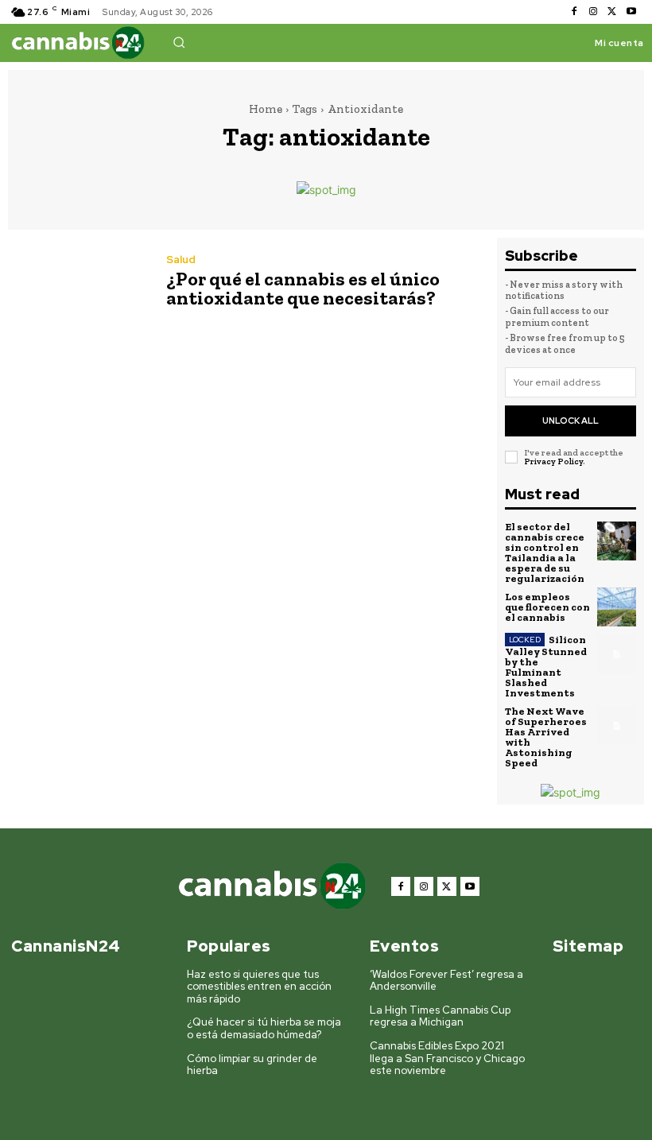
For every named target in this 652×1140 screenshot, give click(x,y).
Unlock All (570, 420)
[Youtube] (631, 11)
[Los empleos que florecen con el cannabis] (617, 607)
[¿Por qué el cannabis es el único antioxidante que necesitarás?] (79, 283)
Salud (181, 259)
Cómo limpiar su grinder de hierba (252, 1065)
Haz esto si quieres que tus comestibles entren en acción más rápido (259, 986)
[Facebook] (574, 11)
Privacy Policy (553, 461)
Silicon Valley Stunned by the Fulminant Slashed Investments (546, 666)
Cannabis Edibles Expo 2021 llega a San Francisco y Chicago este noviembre (447, 1058)
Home (265, 109)
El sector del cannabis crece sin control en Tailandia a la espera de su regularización (544, 552)
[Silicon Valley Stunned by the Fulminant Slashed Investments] (617, 654)
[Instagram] (593, 11)
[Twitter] (612, 11)
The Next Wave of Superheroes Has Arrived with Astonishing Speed (546, 737)
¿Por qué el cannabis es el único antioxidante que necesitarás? (303, 288)
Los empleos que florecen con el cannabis (547, 607)
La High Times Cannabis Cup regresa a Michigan (440, 1016)
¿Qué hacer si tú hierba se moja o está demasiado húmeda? (264, 1028)
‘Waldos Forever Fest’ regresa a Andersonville (446, 980)
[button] (179, 42)
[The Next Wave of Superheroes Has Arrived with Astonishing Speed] (617, 726)
